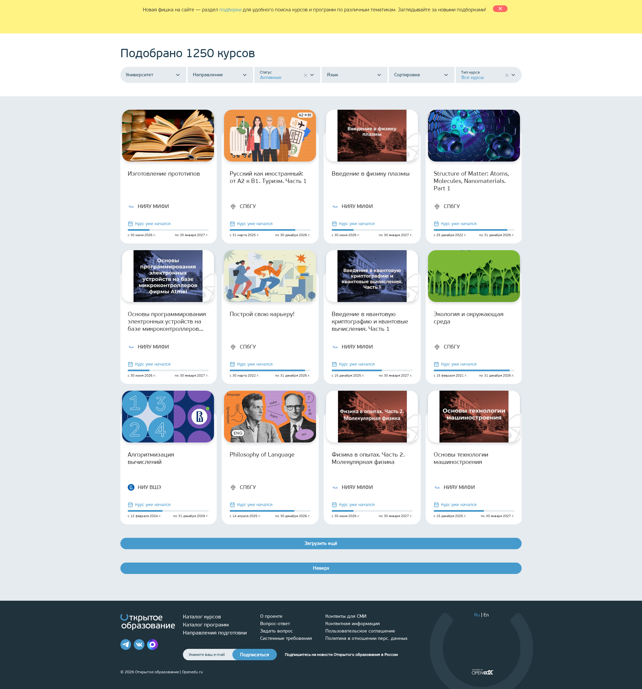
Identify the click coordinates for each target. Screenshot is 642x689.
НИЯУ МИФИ (153, 206)
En (486, 615)
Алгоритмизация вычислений (151, 458)
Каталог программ (206, 624)
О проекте (271, 616)
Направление (208, 75)
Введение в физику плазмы (371, 173)
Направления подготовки (215, 632)
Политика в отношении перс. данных (366, 638)
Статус (266, 72)
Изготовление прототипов (164, 173)
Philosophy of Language (262, 454)
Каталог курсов (202, 616)
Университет (139, 75)
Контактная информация (352, 623)
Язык (332, 75)
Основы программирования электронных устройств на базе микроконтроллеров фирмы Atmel (167, 321)
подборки (230, 10)
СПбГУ (248, 206)
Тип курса (470, 72)
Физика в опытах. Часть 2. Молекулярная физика (368, 458)
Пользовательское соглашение (360, 631)
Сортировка (407, 75)
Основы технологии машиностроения (461, 458)
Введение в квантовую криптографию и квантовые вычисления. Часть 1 (370, 321)
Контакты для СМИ (345, 616)
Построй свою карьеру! (262, 314)
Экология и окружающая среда (469, 317)
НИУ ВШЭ (149, 487)
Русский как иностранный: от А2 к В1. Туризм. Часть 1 (268, 177)
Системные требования (286, 638)
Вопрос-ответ (275, 623)
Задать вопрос (276, 631)
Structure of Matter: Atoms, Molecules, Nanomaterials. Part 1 (471, 181)
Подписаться (254, 655)
